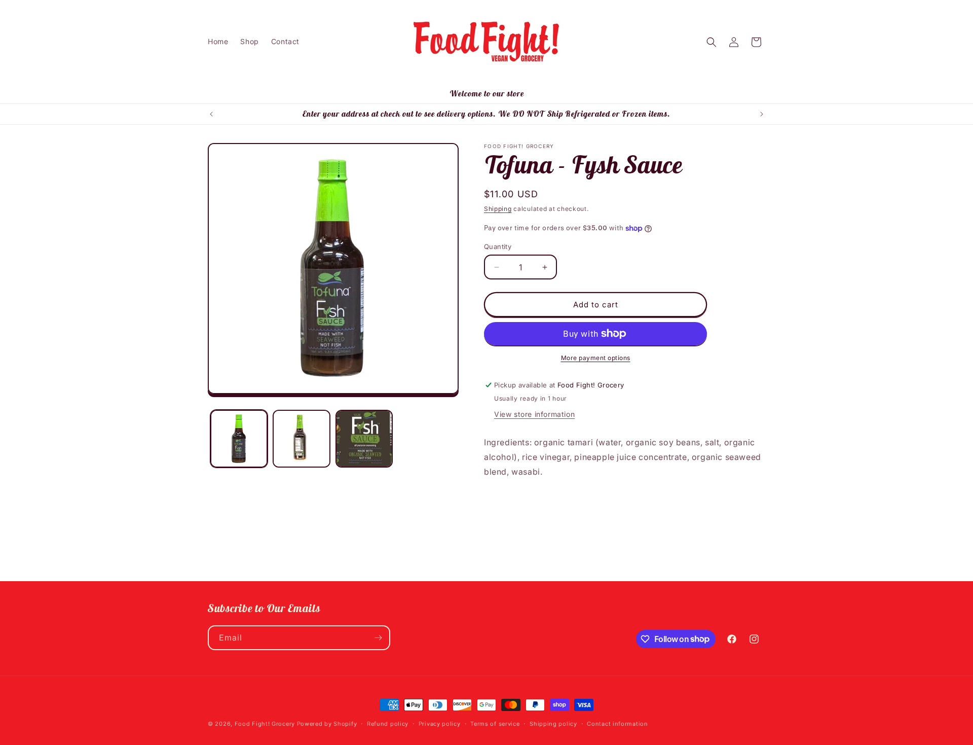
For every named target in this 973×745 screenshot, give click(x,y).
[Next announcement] (762, 114)
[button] (711, 42)
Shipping (498, 208)
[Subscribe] (378, 637)
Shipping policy (553, 723)
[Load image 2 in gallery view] (301, 438)
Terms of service (494, 723)
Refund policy (387, 723)
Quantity (497, 246)
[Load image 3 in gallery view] (364, 438)
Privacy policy (440, 723)
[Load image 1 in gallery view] (239, 438)
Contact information (617, 723)
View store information (534, 414)
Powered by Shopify (327, 723)
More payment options (595, 358)
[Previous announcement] (211, 114)
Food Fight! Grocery (265, 723)
